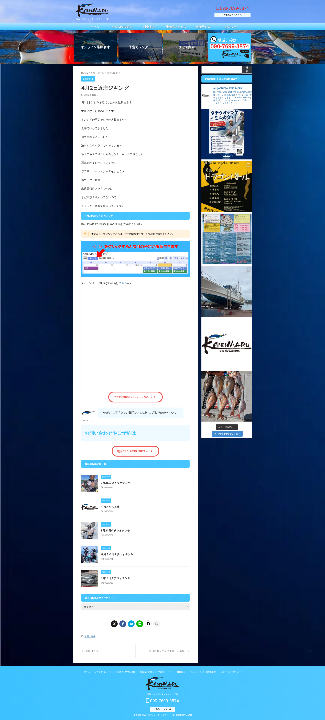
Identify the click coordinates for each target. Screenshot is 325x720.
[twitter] (114, 623)
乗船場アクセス (147, 671)
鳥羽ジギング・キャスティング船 (162, 694)
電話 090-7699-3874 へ (133, 451)
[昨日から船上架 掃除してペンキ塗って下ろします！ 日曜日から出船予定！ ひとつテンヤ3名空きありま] (226, 291)
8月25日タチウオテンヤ (115, 482)
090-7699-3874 (234, 8)
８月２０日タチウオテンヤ (117, 554)
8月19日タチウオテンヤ (115, 578)
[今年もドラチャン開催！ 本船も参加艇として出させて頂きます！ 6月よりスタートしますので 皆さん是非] (226, 239)
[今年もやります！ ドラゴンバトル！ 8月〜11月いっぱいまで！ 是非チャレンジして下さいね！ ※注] (226, 186)
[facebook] (122, 623)
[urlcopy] (156, 623)
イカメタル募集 (110, 506)
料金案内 (181, 671)
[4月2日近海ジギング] (131, 623)
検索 (247, 69)
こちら (123, 283)
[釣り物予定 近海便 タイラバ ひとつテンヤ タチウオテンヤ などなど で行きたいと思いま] (226, 343)
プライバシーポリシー (231, 671)
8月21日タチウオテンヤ (115, 530)
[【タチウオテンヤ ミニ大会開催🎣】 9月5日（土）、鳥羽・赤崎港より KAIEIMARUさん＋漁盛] (226, 134)
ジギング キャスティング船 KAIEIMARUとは (115, 671)
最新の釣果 (89, 636)
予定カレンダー (165, 671)
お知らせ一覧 (195, 671)
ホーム (87, 671)
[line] (139, 623)
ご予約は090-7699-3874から (132, 397)
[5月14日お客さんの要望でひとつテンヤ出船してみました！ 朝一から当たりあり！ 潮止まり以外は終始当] (226, 396)
